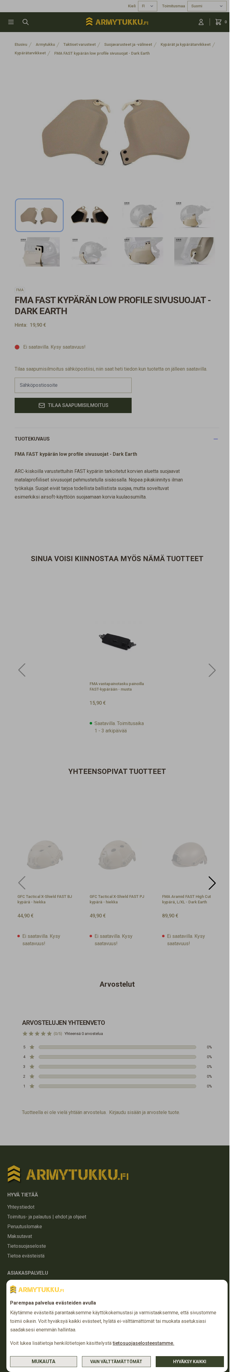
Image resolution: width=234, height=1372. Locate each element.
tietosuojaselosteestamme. (143, 1343)
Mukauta (43, 1361)
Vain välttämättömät (116, 1361)
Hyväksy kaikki (189, 1361)
